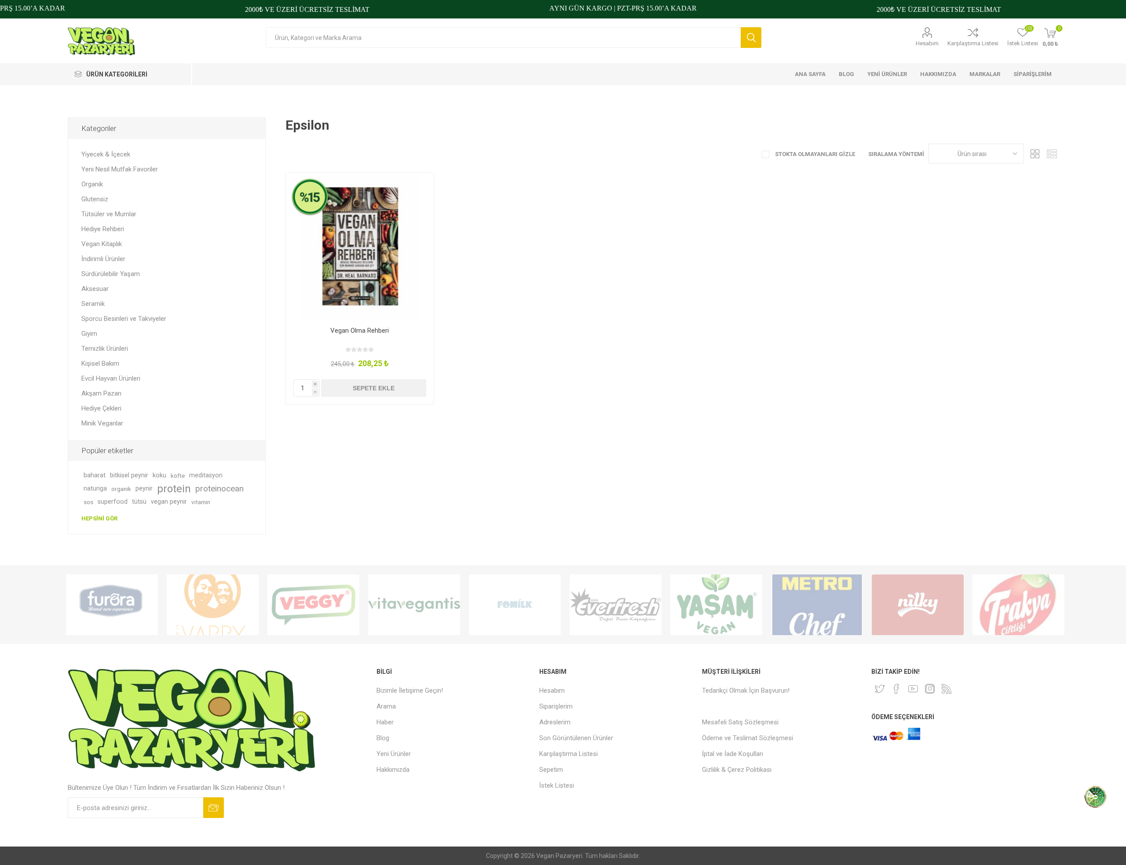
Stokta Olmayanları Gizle (814, 154)
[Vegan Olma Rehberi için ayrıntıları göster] (359, 246)
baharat (95, 475)
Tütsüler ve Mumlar (108, 214)
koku (159, 475)
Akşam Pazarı (101, 393)
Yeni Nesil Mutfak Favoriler (119, 169)
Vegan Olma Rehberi (359, 330)
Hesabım (927, 43)
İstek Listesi (556, 785)
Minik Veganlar (102, 423)
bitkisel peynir (129, 475)
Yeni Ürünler (394, 754)
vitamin (200, 501)
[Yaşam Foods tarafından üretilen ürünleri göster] (716, 604)
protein (174, 489)
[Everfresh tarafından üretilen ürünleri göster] (616, 604)
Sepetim (551, 770)
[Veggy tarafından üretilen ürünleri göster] (313, 604)
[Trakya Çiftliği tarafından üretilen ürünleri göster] (1018, 604)
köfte (178, 475)
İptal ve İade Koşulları (732, 754)
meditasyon (206, 475)
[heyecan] (880, 689)
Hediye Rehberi (102, 229)
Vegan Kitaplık (101, 244)
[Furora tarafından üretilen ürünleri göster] (112, 604)
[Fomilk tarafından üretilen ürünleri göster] (515, 604)
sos (88, 501)
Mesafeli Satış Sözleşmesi (740, 722)
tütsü (139, 501)
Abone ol (213, 807)
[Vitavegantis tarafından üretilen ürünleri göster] (414, 604)
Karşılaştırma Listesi (972, 43)
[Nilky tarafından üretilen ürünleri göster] (918, 604)
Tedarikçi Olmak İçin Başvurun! (746, 690)
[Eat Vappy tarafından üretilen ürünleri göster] (213, 604)
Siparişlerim (556, 706)
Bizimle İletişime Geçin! (410, 690)
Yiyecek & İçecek (105, 154)
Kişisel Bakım (100, 363)
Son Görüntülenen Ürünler (576, 738)
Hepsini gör (99, 518)
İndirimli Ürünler (103, 259)
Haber (385, 722)
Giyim (89, 334)
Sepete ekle (374, 388)
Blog (383, 738)
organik (121, 488)
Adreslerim (554, 722)
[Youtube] (913, 689)
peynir (144, 488)
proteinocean (219, 488)
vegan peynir (169, 501)
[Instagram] (930, 689)
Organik (92, 184)
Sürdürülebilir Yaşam (110, 274)
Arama (751, 37)
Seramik (93, 304)
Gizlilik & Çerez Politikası (736, 770)
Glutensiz (94, 199)
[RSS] (947, 689)
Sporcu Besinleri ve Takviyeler (123, 319)
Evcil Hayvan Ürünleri (110, 378)
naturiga (95, 488)
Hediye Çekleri (101, 408)
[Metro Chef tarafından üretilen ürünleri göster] (817, 604)
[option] (112, 604)
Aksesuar (95, 289)
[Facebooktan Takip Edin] (896, 689)
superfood (113, 501)
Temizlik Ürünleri (104, 349)
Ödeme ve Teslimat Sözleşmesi (747, 738)
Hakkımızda (393, 770)
